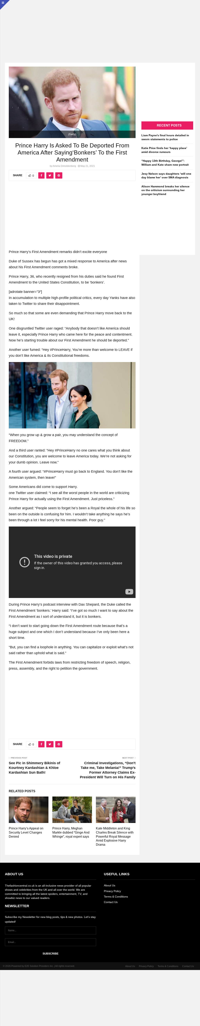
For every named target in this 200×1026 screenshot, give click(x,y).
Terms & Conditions (116, 896)
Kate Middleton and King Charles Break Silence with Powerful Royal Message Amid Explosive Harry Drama (115, 836)
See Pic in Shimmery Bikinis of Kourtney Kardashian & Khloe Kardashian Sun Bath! (34, 767)
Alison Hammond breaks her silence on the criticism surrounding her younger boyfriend (165, 190)
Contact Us (111, 902)
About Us (109, 885)
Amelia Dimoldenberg (64, 166)
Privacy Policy (112, 891)
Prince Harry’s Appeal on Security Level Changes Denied (26, 832)
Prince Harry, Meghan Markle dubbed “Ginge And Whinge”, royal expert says (70, 832)
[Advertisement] (100, 27)
